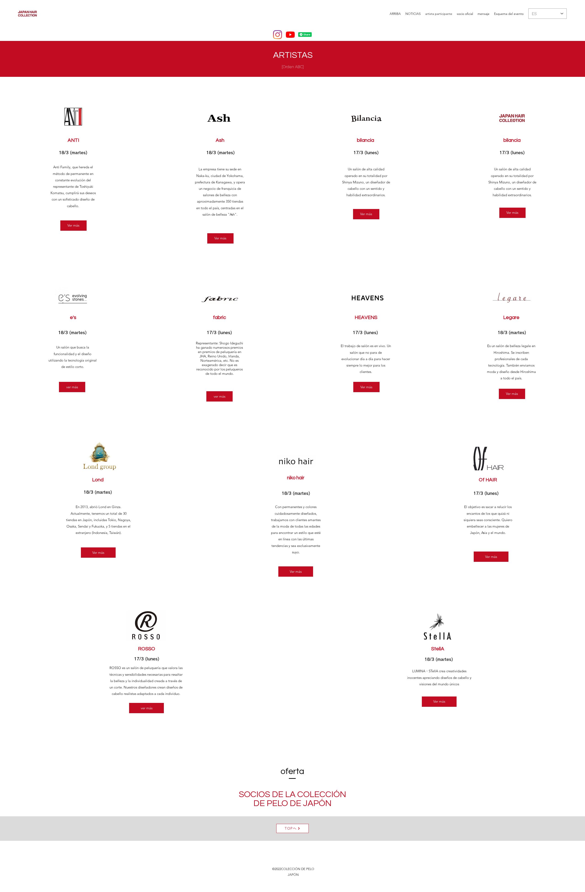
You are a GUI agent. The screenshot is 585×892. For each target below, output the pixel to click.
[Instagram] (277, 34)
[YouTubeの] (290, 34)
